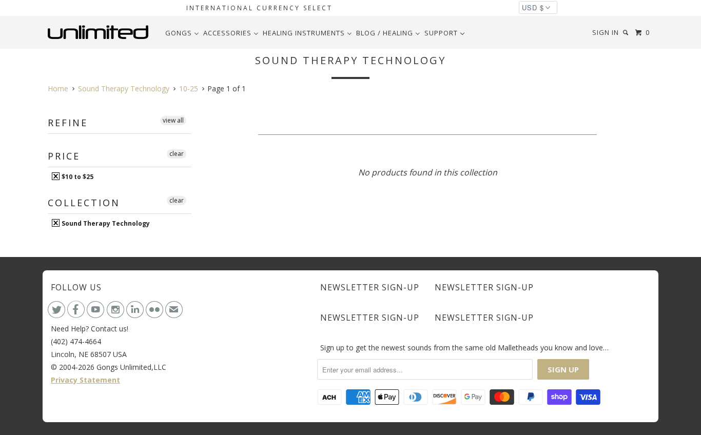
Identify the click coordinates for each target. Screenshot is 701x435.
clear (176, 153)
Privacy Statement (85, 380)
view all (173, 120)
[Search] (626, 32)
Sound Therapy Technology (105, 223)
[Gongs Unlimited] (100, 32)
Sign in (605, 32)
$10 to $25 (76, 176)
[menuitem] (182, 33)
